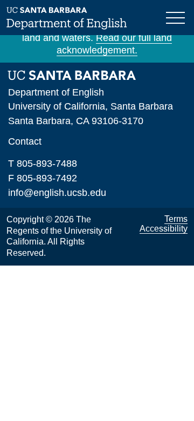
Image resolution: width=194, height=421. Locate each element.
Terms (176, 218)
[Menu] (177, 16)
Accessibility (164, 228)
